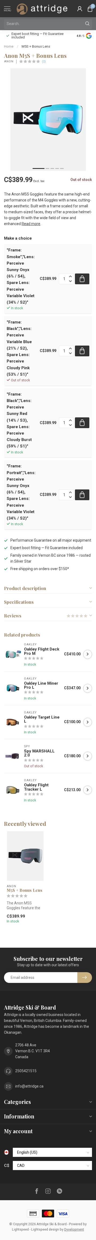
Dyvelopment (74, 1229)
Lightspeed (20, 1229)
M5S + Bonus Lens (36, 46)
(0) (44, 61)
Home (8, 46)
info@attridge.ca (29, 1086)
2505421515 (26, 1071)
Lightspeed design (45, 1229)
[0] (90, 8)
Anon (9, 61)
